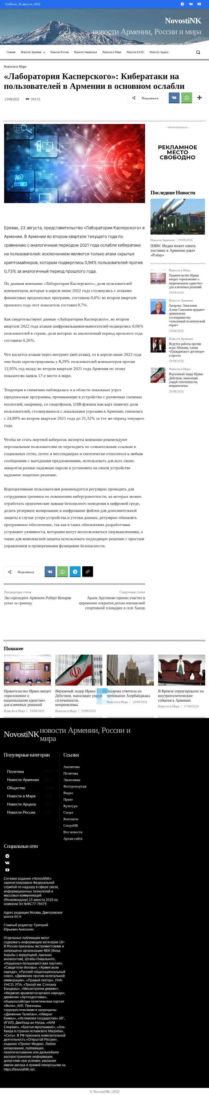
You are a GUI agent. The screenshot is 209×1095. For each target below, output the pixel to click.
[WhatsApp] (186, 97)
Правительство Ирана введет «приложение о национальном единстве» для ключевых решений (186, 281)
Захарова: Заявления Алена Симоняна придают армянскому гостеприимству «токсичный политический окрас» (187, 315)
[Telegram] (182, 4)
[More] (199, 97)
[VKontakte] (191, 4)
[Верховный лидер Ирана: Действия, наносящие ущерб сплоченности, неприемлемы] (158, 375)
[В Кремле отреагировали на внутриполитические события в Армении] (181, 670)
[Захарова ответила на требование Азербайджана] (130, 670)
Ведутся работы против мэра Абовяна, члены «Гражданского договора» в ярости (186, 349)
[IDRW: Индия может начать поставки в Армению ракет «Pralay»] (177, 217)
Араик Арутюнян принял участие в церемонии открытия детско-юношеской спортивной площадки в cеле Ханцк (112, 603)
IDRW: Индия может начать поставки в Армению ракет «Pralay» (173, 250)
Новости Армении (162, 240)
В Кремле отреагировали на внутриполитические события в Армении (181, 695)
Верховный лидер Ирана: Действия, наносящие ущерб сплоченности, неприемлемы (186, 380)
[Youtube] (199, 4)
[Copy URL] (87, 571)
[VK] (174, 97)
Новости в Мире (15, 66)
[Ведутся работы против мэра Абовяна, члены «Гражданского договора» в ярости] (158, 345)
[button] (198, 52)
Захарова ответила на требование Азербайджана (128, 693)
